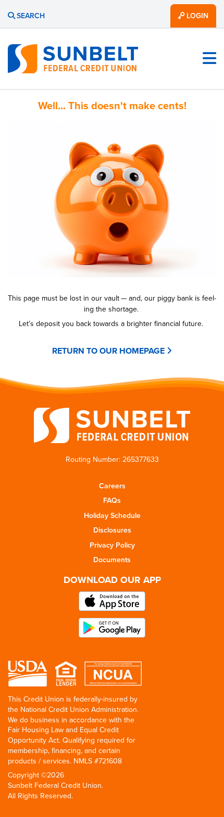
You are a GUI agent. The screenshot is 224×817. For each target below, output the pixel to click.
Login (196, 15)
